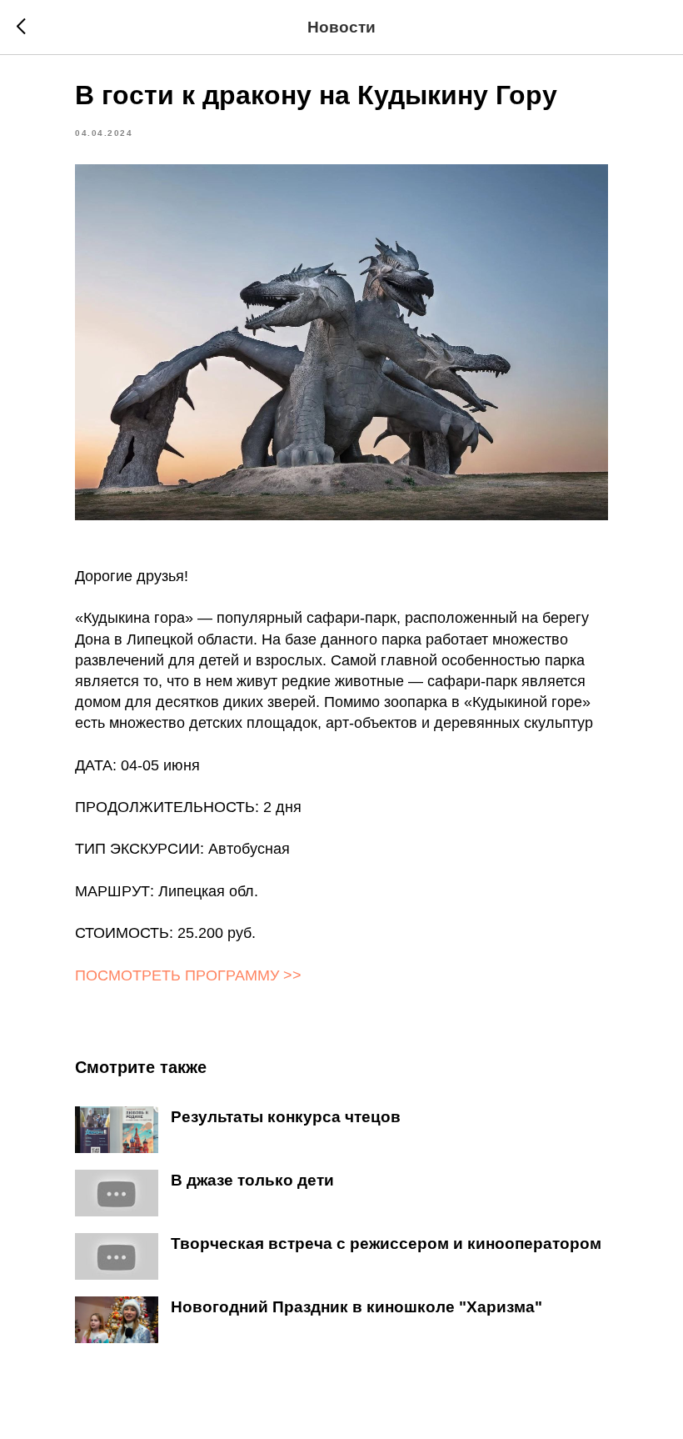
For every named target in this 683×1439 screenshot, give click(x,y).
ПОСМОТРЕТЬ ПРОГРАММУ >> (188, 975)
